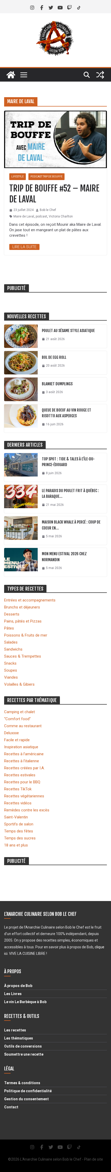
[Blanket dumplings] (21, 389)
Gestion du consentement (26, 1099)
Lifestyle (17, 176)
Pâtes (9, 628)
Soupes (10, 670)
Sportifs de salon (18, 824)
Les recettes (15, 1030)
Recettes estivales (19, 775)
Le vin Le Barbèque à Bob (25, 1002)
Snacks (10, 663)
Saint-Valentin (16, 817)
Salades (11, 642)
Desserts (11, 614)
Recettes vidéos (17, 803)
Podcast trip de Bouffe (46, 176)
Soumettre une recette (23, 1054)
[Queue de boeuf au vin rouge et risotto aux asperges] (21, 418)
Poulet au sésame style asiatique (68, 330)
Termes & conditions (22, 1083)
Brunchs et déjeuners (22, 607)
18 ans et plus (16, 845)
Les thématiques (18, 1038)
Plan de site (93, 1159)
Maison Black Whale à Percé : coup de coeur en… (71, 525)
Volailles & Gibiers (19, 684)
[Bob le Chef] (11, 75)
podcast (41, 216)
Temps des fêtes (18, 831)
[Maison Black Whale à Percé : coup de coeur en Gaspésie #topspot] (21, 530)
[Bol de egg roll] (21, 362)
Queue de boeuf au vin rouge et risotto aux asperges (66, 413)
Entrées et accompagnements (30, 600)
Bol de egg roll (54, 357)
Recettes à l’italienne (21, 761)
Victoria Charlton (61, 216)
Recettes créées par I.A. (24, 768)
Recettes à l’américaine (24, 754)
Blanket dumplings (57, 383)
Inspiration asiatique (21, 747)
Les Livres (13, 994)
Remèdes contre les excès (26, 810)
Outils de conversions (23, 1046)
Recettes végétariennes (24, 796)
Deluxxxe (11, 733)
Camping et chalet (19, 712)
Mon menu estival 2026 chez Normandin (64, 556)
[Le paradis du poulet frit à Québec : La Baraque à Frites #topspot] (21, 499)
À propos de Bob (18, 986)
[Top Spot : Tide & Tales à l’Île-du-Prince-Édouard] (21, 467)
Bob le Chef (48, 210)
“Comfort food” (17, 719)
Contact (11, 1107)
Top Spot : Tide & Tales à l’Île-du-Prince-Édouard (68, 461)
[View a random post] (100, 75)
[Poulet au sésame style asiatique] (21, 336)
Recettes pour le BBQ (22, 782)
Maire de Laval (23, 216)
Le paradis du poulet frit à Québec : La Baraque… (70, 493)
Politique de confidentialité (28, 1091)
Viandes (11, 677)
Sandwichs (13, 649)
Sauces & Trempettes (22, 656)
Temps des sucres (20, 838)
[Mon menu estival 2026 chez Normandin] (21, 562)
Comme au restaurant (23, 726)
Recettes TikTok (17, 789)
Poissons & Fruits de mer (25, 635)
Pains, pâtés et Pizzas (23, 621)
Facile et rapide (17, 740)
